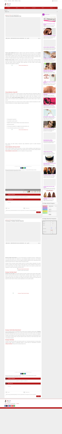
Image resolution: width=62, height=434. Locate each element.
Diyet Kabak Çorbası (9, 189)
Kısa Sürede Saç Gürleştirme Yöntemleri (49, 35)
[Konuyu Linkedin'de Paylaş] (25, 168)
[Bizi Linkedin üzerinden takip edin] (9, 406)
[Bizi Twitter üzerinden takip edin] (6, 406)
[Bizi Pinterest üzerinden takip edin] (13, 406)
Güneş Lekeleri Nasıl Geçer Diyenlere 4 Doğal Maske (49, 94)
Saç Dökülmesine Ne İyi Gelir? (48, 58)
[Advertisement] (23, 46)
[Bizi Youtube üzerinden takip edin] (11, 406)
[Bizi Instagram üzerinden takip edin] (8, 406)
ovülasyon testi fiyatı (8, 343)
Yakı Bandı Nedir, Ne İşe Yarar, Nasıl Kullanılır (48, 187)
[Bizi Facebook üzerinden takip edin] (5, 406)
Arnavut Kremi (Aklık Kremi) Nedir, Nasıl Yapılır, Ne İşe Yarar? (49, 164)
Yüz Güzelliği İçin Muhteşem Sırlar (48, 128)
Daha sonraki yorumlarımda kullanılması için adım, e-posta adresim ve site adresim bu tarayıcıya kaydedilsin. (21, 210)
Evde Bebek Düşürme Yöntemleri (48, 105)
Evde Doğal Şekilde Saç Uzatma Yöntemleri (48, 198)
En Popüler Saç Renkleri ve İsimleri (48, 174)
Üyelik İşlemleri (55, 0)
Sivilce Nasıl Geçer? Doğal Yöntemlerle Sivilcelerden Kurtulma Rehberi (49, 71)
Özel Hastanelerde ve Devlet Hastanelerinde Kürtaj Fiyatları (48, 140)
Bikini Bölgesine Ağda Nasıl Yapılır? (48, 116)
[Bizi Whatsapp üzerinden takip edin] (14, 406)
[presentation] (6, 180)
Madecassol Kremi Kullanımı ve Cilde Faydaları (49, 24)
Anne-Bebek (8, 38)
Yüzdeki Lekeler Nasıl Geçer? (47, 151)
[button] (7, 192)
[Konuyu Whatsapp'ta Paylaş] (23, 168)
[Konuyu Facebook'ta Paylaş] (21, 168)
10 (39, 192)
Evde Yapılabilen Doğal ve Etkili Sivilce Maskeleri (49, 82)
